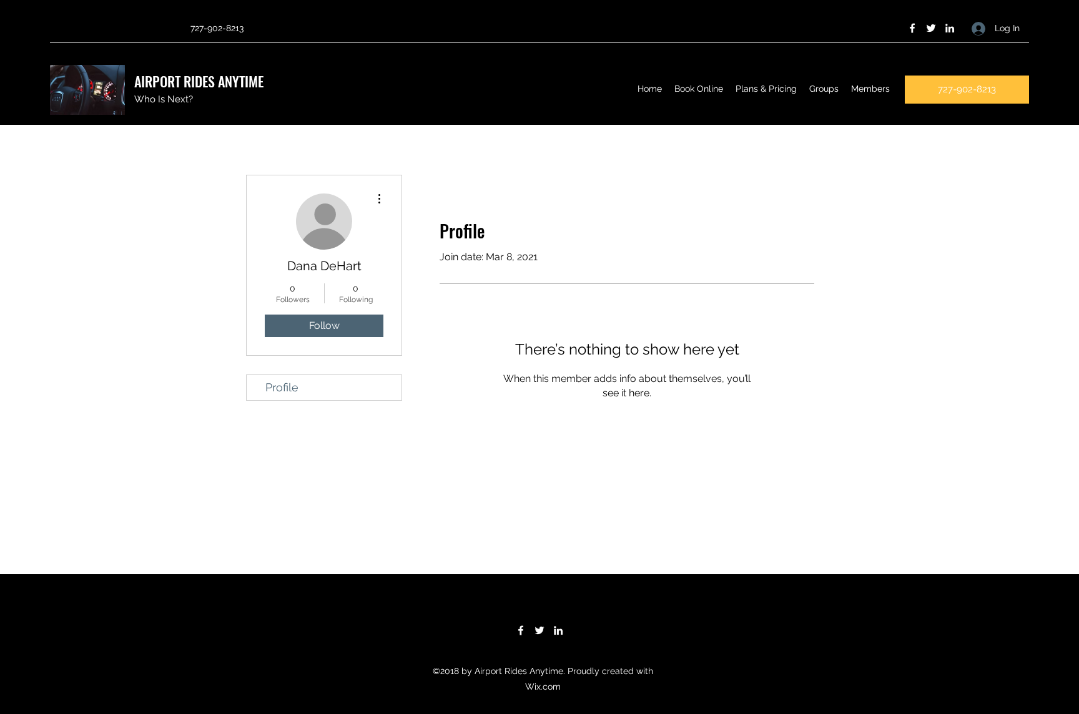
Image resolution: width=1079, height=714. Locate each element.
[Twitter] (931, 28)
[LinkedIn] (950, 28)
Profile (281, 387)
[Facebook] (912, 28)
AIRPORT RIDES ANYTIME (199, 81)
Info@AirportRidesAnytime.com (113, 28)
